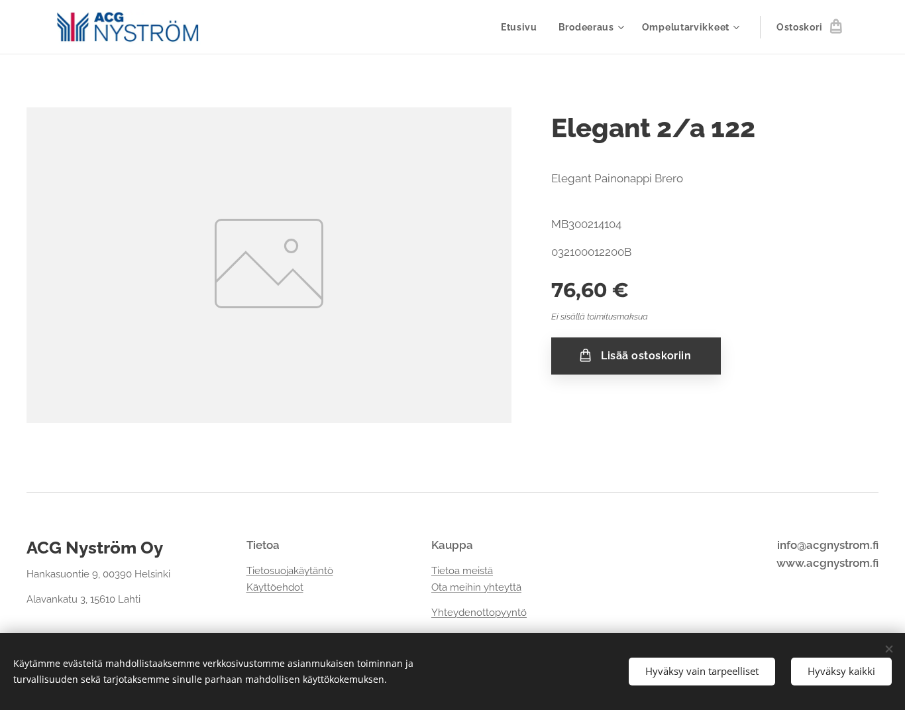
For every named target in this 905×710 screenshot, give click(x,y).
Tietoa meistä (462, 571)
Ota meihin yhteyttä (476, 587)
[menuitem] (523, 27)
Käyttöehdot (274, 587)
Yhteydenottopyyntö (479, 613)
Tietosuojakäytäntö (289, 571)
